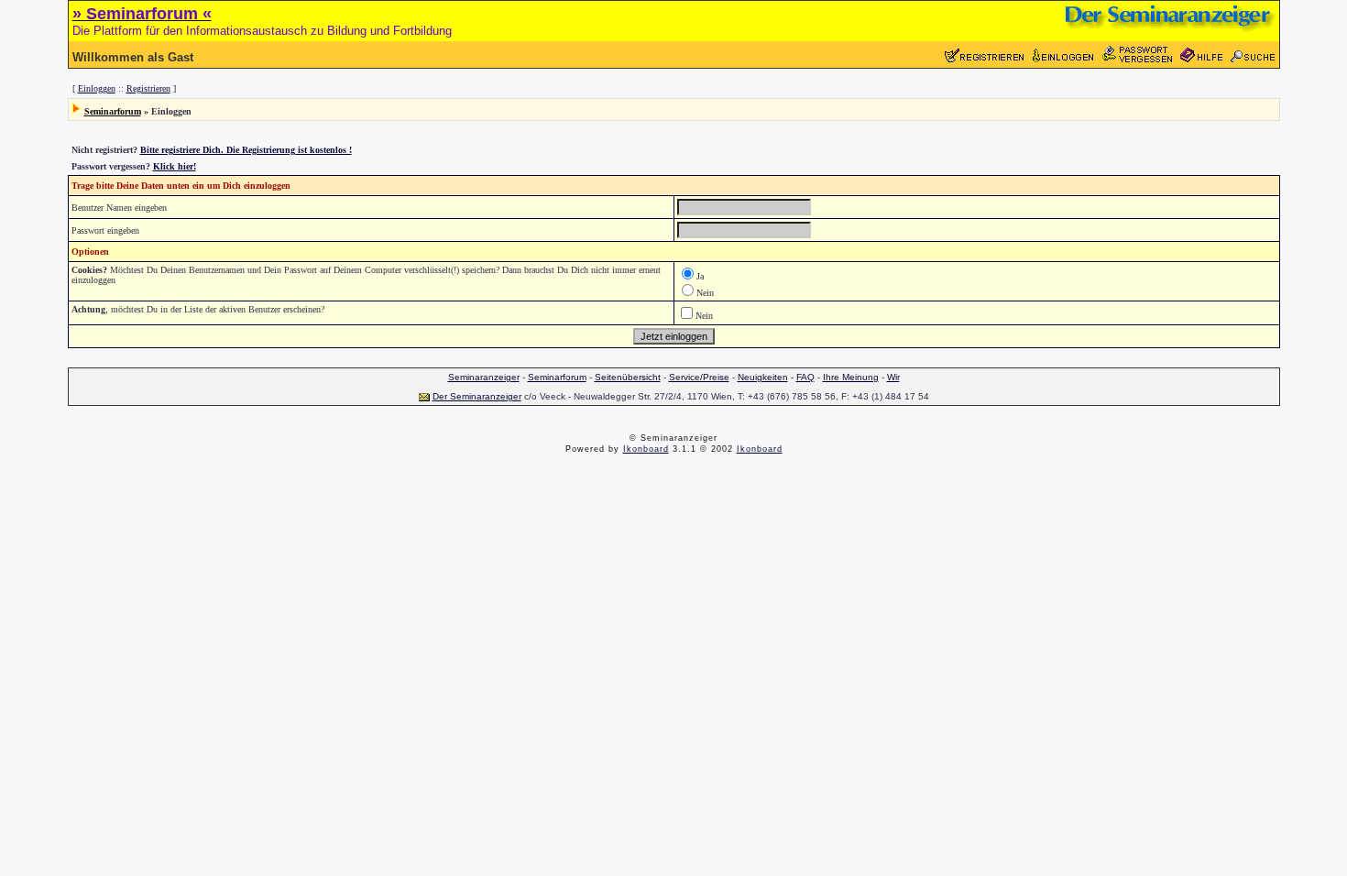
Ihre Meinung (851, 377)
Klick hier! (174, 166)
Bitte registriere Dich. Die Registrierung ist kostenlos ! (246, 150)
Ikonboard (646, 449)
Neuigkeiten (763, 377)
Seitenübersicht (628, 377)
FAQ (805, 377)
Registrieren (148, 88)
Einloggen (96, 88)
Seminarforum (112, 111)
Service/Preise (699, 377)
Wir (893, 377)
